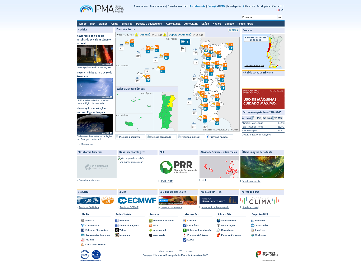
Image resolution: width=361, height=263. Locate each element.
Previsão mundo (219, 137)
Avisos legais (228, 225)
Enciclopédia (263, 6)
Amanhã (151, 34)
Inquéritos (260, 230)
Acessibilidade (228, 220)
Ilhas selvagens (250, 130)
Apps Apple (159, 235)
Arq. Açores (149, 49)
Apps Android (160, 230)
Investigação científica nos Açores (94, 67)
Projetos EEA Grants (197, 235)
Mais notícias (87, 144)
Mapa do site (227, 230)
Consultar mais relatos (90, 180)
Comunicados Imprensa (97, 235)
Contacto (277, 6)
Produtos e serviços (163, 220)
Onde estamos (158, 6)
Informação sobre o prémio (215, 207)
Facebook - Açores (129, 225)
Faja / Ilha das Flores (252, 126)
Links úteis (193, 225)
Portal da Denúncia (231, 235)
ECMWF (191, 240)
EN (282, 10)
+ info (204, 180)
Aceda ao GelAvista (89, 207)
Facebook (124, 220)
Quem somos (141, 6)
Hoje (125, 34)
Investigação (234, 6)
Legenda (233, 29)
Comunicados (92, 225)
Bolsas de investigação (199, 230)
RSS (155, 225)
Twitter (122, 230)
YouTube (89, 240)
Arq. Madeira (140, 73)
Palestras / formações (96, 230)
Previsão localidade (160, 137)
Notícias (89, 220)
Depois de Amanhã (186, 34)
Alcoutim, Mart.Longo (252, 123)
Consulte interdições (254, 65)
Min (259, 117)
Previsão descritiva (129, 137)
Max (249, 117)
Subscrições (261, 225)
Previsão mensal (191, 137)
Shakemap (260, 235)
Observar (260, 220)
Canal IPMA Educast (95, 244)
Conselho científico (178, 6)
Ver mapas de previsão (131, 162)
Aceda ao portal (250, 207)
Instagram (124, 235)
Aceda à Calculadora (171, 207)
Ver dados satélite (252, 181)
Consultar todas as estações (256, 134)
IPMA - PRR (167, 181)
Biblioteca (249, 6)
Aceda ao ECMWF (129, 207)
